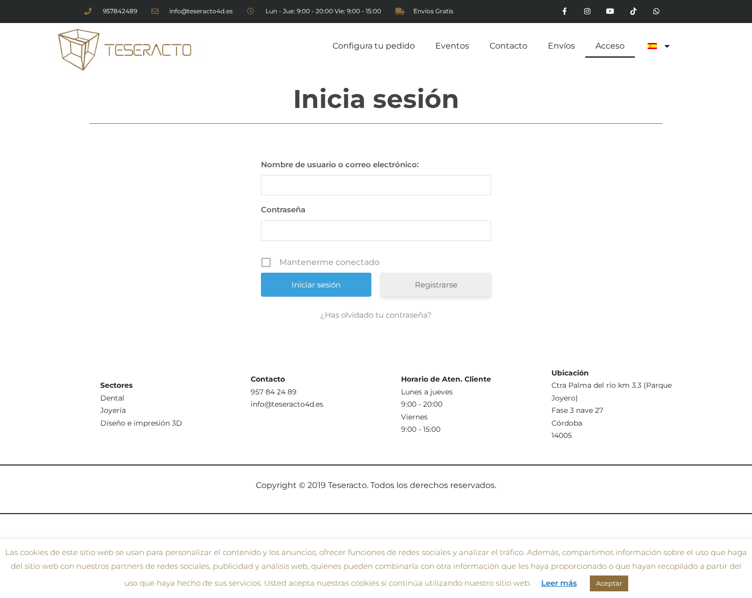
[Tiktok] (633, 11)
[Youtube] (610, 11)
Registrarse (436, 285)
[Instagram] (587, 11)
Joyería (113, 410)
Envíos (561, 46)
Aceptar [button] (609, 583)
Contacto (508, 46)
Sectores (116, 385)
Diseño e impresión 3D (141, 423)
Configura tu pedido (374, 46)
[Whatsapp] (656, 11)
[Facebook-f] (564, 11)
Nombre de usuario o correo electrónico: (340, 164)
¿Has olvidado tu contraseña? (376, 315)
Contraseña (283, 209)
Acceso (610, 46)
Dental (112, 398)
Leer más (559, 583)
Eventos (452, 46)
